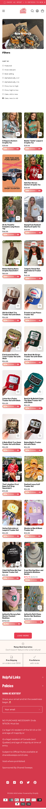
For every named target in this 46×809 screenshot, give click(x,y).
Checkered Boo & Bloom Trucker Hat (33, 529)
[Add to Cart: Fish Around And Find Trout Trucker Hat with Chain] (18, 348)
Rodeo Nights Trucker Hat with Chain (32, 443)
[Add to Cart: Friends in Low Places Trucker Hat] (40, 306)
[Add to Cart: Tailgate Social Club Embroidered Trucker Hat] (40, 262)
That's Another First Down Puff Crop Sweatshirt (10, 486)
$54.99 (10, 319)
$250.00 (33, 620)
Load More (23, 636)
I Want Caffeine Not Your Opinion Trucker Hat (11, 571)
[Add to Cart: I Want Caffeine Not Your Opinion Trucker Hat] (18, 563)
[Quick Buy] (18, 134)
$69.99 (10, 275)
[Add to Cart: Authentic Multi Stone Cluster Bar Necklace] (40, 607)
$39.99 (10, 147)
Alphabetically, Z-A (11, 82)
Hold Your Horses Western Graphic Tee (32, 184)
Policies (7, 686)
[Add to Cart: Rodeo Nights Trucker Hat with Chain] (40, 436)
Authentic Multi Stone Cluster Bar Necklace (32, 615)
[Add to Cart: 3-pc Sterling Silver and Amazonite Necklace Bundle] (40, 563)
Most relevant (10, 70)
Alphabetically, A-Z (11, 78)
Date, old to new (11, 94)
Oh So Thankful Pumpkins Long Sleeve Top (11, 227)
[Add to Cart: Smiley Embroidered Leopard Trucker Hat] (18, 521)
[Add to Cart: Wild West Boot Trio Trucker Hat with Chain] (18, 306)
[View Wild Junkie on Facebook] (21, 782)
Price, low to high (11, 86)
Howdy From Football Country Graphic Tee (32, 226)
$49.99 (32, 231)
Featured (8, 66)
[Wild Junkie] (23, 11)
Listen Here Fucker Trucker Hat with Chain (11, 399)
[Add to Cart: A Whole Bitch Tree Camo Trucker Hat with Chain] (18, 436)
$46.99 (10, 233)
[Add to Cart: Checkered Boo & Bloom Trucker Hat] (40, 521)
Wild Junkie (17, 793)
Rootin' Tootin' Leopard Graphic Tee (33, 142)
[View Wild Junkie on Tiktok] (14, 782)
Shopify (35, 793)
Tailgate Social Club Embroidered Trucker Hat (32, 271)
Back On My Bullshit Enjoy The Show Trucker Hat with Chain (33, 400)
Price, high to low (11, 90)
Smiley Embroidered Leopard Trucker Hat (10, 529)
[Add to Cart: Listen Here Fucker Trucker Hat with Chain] (18, 392)
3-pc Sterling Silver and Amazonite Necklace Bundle (33, 572)
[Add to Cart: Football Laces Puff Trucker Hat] (40, 478)
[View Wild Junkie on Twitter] (28, 782)
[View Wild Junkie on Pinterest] (35, 782)
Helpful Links (11, 677)
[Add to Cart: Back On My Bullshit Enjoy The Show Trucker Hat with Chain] (40, 392)
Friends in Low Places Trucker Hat (32, 314)
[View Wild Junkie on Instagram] (7, 782)
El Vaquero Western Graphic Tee (9, 142)
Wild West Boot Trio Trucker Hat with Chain (11, 314)
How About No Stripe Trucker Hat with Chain (33, 356)
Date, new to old (11, 98)
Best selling (9, 74)
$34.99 (32, 534)
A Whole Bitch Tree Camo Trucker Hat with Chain (11, 443)
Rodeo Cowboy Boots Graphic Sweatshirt (10, 270)
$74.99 (10, 492)
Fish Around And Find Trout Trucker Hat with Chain (11, 356)
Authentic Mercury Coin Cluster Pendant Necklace (11, 616)
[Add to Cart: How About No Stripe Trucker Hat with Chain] (40, 348)
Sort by (5, 61)
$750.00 (11, 622)
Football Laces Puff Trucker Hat (32, 485)
